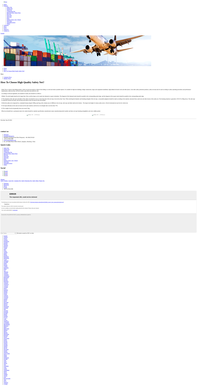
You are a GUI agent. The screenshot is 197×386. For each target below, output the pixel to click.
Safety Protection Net (26, 180)
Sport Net (9, 17)
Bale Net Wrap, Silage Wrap (14, 12)
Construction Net (11, 11)
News (5, 26)
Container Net (17, 180)
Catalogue (6, 25)
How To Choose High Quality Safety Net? (14, 71)
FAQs (5, 28)
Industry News (7, 78)
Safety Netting (4, 180)
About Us (6, 29)
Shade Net (9, 10)
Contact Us (6, 30)
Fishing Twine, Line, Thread (14, 19)
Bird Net (9, 14)
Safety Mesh (35, 180)
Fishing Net (9, 8)
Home (5, 4)
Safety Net (9, 7)
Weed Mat (9, 21)
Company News (8, 77)
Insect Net (9, 15)
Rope (8, 18)
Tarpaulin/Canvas (11, 22)
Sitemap (3, 179)
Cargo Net (10, 180)
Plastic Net (41, 180)
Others (8, 24)
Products (6, 6)
